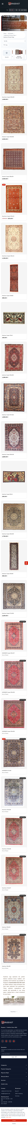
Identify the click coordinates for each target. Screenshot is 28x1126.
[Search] (7, 10)
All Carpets (10, 33)
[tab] (6, 54)
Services (3, 1080)
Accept (14, 1120)
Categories (4, 1065)
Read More (13, 1011)
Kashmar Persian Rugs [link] (9, 37)
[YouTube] (13, 1041)
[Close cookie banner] (26, 1109)
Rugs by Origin (5, 1072)
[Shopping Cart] (16, 10)
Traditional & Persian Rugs (10, 35)
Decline (14, 1123)
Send (13, 1057)
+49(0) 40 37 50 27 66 (6, 1091)
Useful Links (4, 1084)
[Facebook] (6, 1041)
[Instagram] (2, 1041)
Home (5, 33)
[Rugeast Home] (7, 1022)
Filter (6, 45)
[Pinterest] (10, 1041)
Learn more (8, 1117)
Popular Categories (6, 1069)
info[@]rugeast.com (5, 1093)
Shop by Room (5, 1076)
